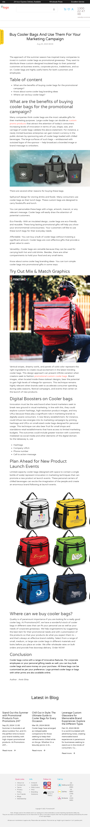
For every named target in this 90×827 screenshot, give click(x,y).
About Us (20, 783)
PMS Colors (35, 787)
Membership (21, 799)
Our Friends (21, 794)
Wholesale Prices (42, 2)
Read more (7, 750)
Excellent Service (64, 2)
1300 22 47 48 (81, 11)
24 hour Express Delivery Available (13, 2)
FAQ (32, 790)
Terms (19, 787)
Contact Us (21, 785)
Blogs (19, 796)
